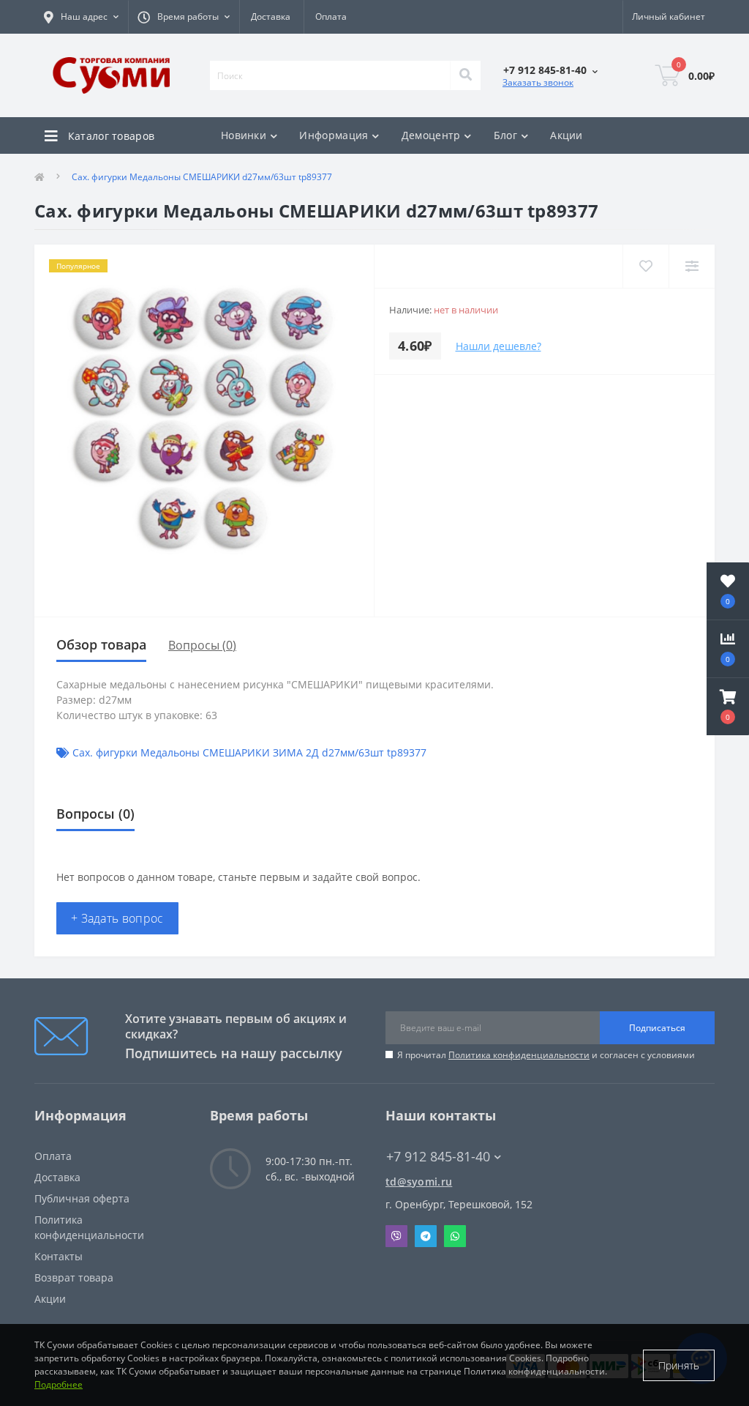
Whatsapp (455, 1236)
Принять (678, 1365)
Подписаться (657, 1028)
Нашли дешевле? (498, 346)
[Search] (465, 75)
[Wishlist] (645, 266)
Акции (566, 135)
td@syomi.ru (418, 1182)
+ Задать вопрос (117, 918)
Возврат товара (73, 1277)
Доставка (270, 16)
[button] (728, 706)
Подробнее (58, 1384)
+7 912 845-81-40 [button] (438, 1156)
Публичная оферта (81, 1198)
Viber (396, 1236)
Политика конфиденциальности (519, 1055)
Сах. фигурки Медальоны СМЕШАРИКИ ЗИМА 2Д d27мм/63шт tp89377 (249, 752)
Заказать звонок (538, 82)
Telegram (426, 1236)
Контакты (58, 1256)
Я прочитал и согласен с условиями (546, 1055)
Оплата (331, 16)
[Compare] (692, 266)
